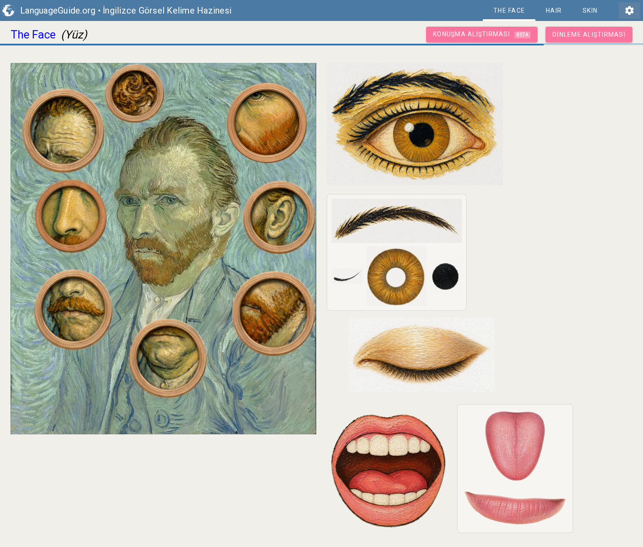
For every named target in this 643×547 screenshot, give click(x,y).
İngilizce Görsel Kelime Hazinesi (167, 10)
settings (629, 10)
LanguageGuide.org (57, 10)
